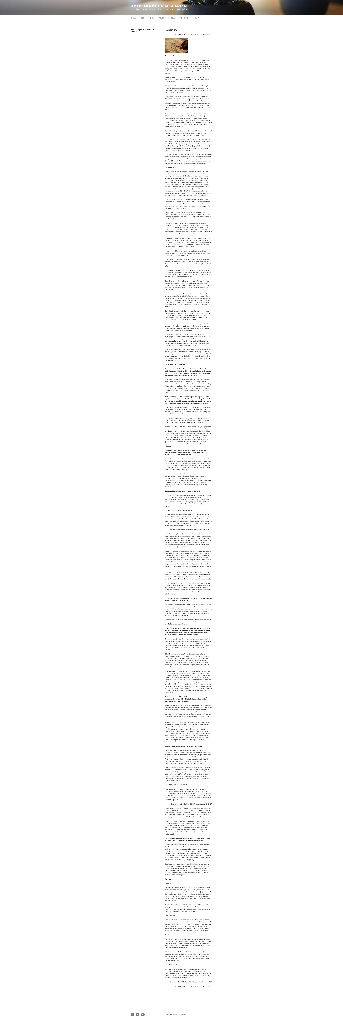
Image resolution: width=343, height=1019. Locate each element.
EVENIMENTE (184, 18)
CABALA (133, 18)
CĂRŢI (152, 18)
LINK (210, 34)
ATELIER (161, 18)
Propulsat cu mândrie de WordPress (175, 1014)
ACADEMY (171, 18)
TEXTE (143, 18)
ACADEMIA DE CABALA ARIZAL (160, 6)
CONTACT (196, 18)
